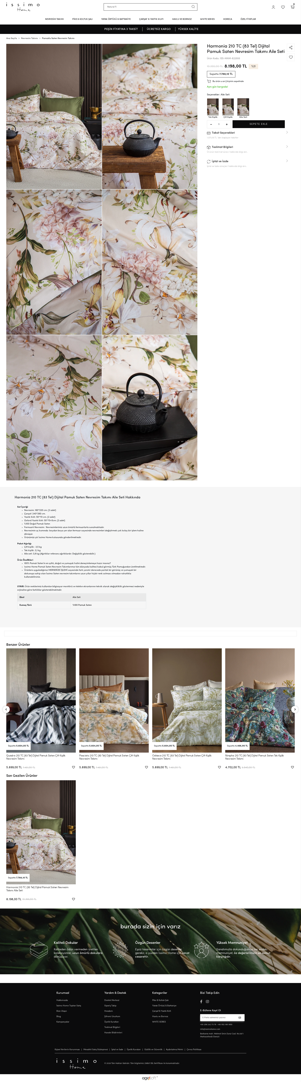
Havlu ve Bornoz (160, 1017)
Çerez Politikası (194, 1050)
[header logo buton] (23, 7)
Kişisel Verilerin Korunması (67, 1050)
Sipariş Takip (110, 1006)
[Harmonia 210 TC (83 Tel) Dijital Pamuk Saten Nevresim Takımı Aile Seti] (243, 107)
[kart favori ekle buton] (73, 767)
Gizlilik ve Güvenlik (153, 1050)
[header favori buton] (283, 7)
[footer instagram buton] (207, 1002)
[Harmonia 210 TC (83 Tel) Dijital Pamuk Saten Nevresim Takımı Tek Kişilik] (213, 107)
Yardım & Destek (115, 993)
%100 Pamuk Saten (82, 605)
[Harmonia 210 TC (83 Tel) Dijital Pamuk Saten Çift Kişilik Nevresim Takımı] (228, 107)
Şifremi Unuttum (112, 1017)
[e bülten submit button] (240, 1017)
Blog (58, 1017)
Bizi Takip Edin (209, 993)
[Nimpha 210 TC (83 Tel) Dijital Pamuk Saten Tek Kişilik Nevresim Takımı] (260, 700)
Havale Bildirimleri (113, 1033)
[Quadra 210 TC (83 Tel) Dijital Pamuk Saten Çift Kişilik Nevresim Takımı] (41, 700)
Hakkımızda (62, 1000)
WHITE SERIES (159, 1022)
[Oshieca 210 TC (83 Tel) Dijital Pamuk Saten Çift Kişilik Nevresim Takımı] (187, 700)
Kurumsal (62, 993)
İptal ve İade (117, 1050)
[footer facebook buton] (201, 1002)
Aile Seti (76, 597)
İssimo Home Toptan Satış (68, 1006)
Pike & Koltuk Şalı (160, 1000)
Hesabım (108, 1011)
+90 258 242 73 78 (208, 1025)
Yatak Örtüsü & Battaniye (164, 1006)
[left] (6, 709)
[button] (273, 7)
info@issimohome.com (210, 1029)
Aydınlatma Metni (174, 1050)
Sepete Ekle (259, 124)
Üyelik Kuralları (111, 1022)
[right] (295, 709)
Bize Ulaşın (61, 1011)
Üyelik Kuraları (134, 1050)
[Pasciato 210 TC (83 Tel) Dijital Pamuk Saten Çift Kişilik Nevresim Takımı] (114, 700)
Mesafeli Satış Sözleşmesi (95, 1050)
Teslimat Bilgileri (112, 1027)
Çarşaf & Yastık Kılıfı (161, 1011)
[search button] (193, 6)
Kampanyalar (62, 1022)
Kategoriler (159, 993)
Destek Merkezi (111, 1000)
